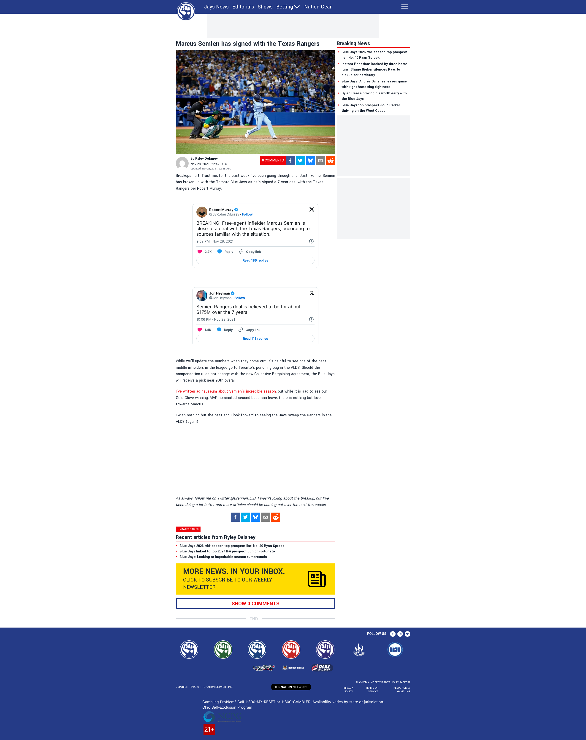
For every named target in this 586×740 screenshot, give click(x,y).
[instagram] (400, 634)
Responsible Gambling (401, 689)
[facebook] (290, 160)
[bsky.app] (310, 160)
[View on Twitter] (312, 212)
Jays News (216, 7)
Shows (265, 7)
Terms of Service (372, 689)
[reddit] (330, 160)
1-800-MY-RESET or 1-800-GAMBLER (277, 701)
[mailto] (320, 160)
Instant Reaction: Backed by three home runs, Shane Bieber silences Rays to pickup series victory (374, 69)
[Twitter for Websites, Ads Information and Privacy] (311, 241)
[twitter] (300, 160)
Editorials (243, 7)
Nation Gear (318, 7)
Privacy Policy (348, 689)
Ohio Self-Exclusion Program (227, 707)
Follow (247, 214)
